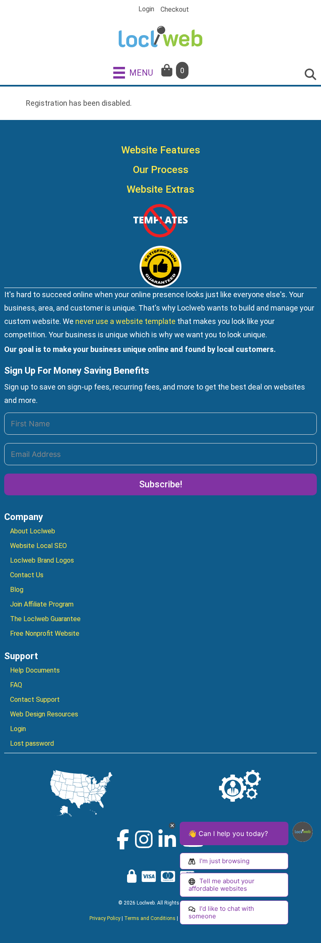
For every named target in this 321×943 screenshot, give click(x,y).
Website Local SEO (38, 546)
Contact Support (35, 699)
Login (146, 9)
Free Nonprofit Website (44, 633)
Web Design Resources (44, 714)
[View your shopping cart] (167, 70)
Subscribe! (160, 484)
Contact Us (26, 575)
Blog (16, 590)
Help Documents (35, 670)
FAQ (16, 685)
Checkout (174, 9)
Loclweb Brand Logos (42, 560)
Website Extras (160, 189)
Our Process (161, 170)
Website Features (160, 150)
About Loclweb (32, 531)
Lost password (32, 743)
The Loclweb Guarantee (45, 619)
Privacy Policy (104, 918)
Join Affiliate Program (42, 604)
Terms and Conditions (150, 918)
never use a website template (125, 321)
